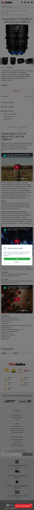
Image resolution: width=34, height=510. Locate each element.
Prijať (17, 259)
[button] (31, 504)
